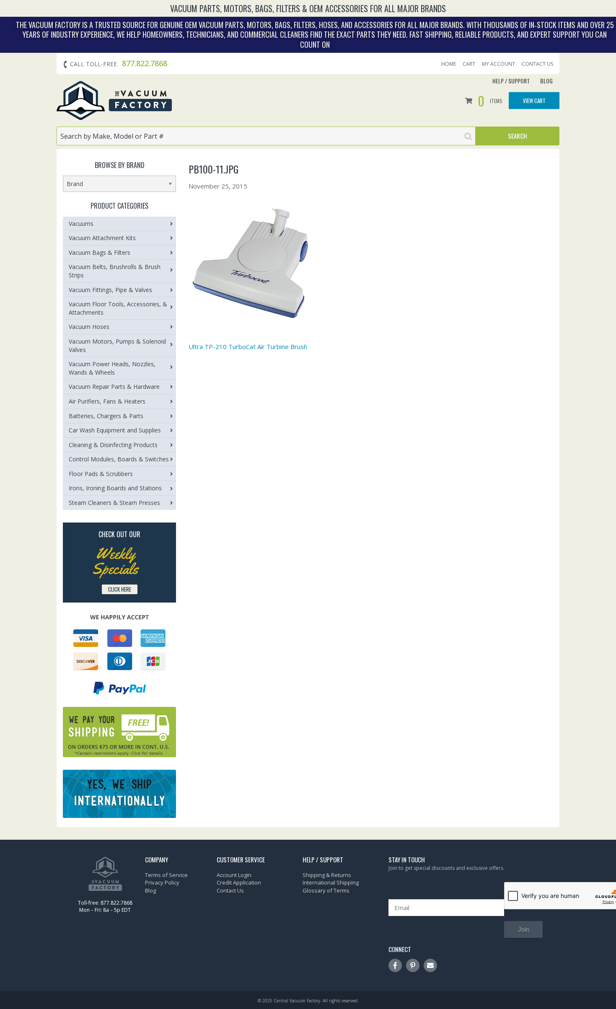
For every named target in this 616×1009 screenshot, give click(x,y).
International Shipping (331, 882)
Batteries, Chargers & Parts (106, 416)
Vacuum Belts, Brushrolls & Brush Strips (114, 271)
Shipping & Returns (327, 875)
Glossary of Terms (326, 890)
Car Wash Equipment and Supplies (115, 430)
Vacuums (81, 224)
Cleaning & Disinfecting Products (113, 445)
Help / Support (511, 80)
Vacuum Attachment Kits (102, 238)
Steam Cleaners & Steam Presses (114, 503)
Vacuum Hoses (89, 327)
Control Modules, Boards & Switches (119, 459)
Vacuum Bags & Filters (99, 252)
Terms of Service (166, 875)
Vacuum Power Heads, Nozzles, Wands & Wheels (112, 368)
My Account (498, 64)
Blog (546, 80)
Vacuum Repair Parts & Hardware (114, 387)
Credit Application (239, 882)
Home (448, 64)
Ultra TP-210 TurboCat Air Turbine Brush (248, 346)
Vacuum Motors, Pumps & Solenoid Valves (117, 345)
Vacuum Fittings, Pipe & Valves (110, 290)
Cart (469, 64)
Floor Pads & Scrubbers (101, 474)
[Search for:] (266, 136)
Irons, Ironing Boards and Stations (115, 488)
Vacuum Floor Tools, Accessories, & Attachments (118, 308)
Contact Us (537, 64)
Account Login (234, 875)
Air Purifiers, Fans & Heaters (107, 401)
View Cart (534, 100)
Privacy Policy (162, 882)
